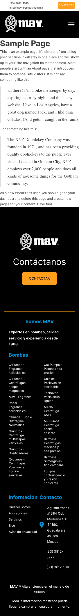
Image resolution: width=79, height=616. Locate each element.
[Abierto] (71, 24)
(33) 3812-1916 (19, 3)
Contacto (66, 5)
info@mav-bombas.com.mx (26, 7)
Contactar (39, 278)
